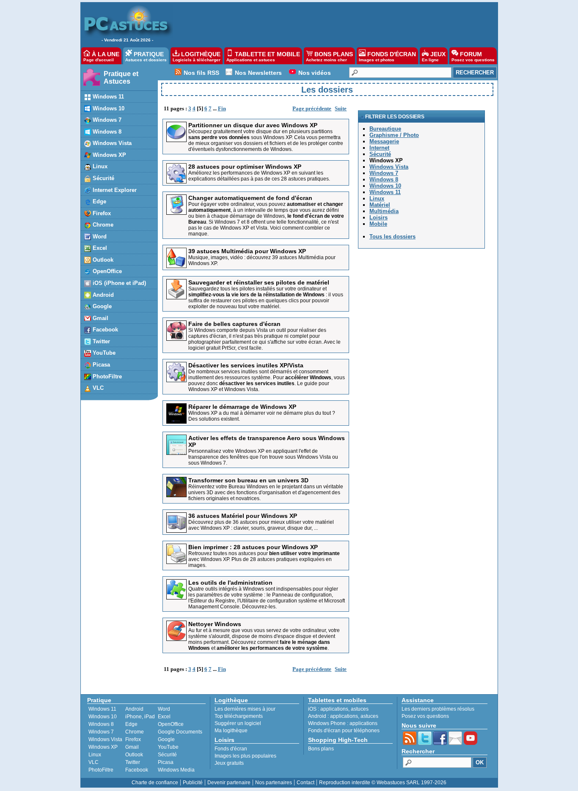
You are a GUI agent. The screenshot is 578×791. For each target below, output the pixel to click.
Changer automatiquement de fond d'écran (250, 197)
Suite (341, 108)
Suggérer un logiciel (238, 723)
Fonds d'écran (231, 749)
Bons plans (321, 749)
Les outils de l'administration (230, 582)
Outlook (134, 755)
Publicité (193, 783)
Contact (305, 783)
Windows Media (176, 770)
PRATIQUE (146, 56)
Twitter (132, 762)
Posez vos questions (425, 716)
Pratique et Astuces (121, 77)
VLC (93, 762)
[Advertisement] (331, 24)
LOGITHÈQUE (196, 56)
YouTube (168, 747)
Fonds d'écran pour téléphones (344, 731)
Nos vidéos (314, 72)
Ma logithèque (231, 731)
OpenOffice (171, 724)
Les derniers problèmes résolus (438, 709)
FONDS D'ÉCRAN (387, 56)
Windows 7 (101, 732)
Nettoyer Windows (214, 624)
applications (334, 709)
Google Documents (180, 732)
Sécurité (167, 755)
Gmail (132, 747)
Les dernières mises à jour (245, 709)
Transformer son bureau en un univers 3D (248, 480)
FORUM (473, 56)
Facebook (136, 770)
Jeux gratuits (229, 763)
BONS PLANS (329, 56)
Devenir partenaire (228, 783)
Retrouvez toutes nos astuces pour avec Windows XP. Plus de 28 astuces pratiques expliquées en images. (264, 559)
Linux (94, 755)
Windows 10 (102, 717)
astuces (360, 709)
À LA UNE (101, 56)
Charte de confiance (155, 783)
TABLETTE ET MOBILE (263, 56)
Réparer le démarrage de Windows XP (242, 406)
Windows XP (103, 747)
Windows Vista (105, 739)
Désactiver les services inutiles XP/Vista (245, 365)
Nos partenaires (273, 783)
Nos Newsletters (258, 72)
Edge (131, 724)
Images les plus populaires (245, 756)
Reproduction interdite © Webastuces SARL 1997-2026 (382, 783)
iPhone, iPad (140, 717)
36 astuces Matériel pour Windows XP (242, 515)
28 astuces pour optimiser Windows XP (244, 166)
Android (134, 709)
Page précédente (311, 108)
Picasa (165, 762)
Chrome (134, 732)
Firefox (133, 739)
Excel (164, 717)
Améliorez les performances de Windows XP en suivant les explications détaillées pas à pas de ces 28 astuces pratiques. (259, 176)
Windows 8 (101, 724)
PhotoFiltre (100, 770)
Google (166, 739)
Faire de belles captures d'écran (234, 323)
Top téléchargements (239, 716)
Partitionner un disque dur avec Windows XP (252, 125)
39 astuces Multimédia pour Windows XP (247, 251)
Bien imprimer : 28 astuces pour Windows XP (253, 547)
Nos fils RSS (201, 72)
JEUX (434, 56)
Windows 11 (102, 709)
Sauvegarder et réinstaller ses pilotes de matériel (258, 282)
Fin (222, 108)
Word (164, 709)
